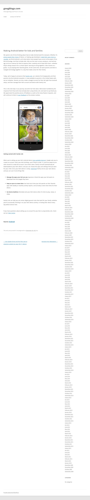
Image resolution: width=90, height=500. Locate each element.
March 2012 (68, 433)
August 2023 (68, 144)
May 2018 (67, 277)
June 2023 (67, 148)
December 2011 (69, 440)
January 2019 (68, 260)
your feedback (22, 95)
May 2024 (67, 125)
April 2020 (67, 228)
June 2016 (67, 326)
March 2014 (68, 383)
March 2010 (68, 461)
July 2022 (67, 171)
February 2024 (68, 131)
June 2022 (67, 173)
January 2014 (68, 387)
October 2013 (68, 393)
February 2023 (68, 157)
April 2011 (67, 454)
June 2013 (67, 402)
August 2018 (68, 271)
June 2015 (67, 351)
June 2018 (67, 275)
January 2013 (68, 412)
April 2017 (67, 304)
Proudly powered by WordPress (11, 492)
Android (12, 222)
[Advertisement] (45, 34)
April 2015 (67, 355)
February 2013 (68, 410)
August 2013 (68, 397)
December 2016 (69, 313)
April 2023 (67, 152)
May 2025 (67, 100)
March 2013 (68, 408)
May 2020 (67, 226)
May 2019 (67, 252)
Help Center (11, 213)
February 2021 (68, 207)
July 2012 (67, 425)
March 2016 (68, 332)
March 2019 (68, 256)
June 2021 (67, 199)
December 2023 (69, 135)
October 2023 (68, 140)
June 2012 (67, 427)
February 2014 (68, 385)
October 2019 (68, 241)
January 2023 (68, 159)
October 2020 (68, 216)
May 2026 (67, 74)
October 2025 (68, 89)
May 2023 (67, 150)
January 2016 (68, 336)
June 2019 (67, 249)
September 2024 (69, 116)
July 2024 (67, 121)
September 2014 (69, 370)
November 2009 (69, 467)
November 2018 (69, 264)
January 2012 (68, 437)
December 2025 (69, 85)
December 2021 (69, 186)
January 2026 (68, 83)
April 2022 (67, 178)
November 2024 (69, 112)
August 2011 (68, 448)
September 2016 (69, 319)
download (34, 169)
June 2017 (67, 300)
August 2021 (68, 195)
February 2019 (68, 258)
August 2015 (68, 347)
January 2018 (68, 285)
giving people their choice (11, 57)
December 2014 (69, 364)
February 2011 (68, 459)
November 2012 (69, 416)
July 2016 (67, 323)
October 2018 (68, 266)
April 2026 (67, 76)
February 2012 (68, 435)
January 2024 (68, 133)
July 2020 (67, 222)
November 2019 (69, 239)
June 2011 (67, 452)
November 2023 (69, 138)
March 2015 (68, 357)
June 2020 (67, 224)
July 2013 (67, 399)
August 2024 (68, 119)
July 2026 (67, 70)
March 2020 (68, 230)
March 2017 (68, 306)
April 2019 (67, 254)
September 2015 (69, 345)
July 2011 (67, 450)
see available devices (39, 160)
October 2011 (68, 444)
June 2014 (67, 376)
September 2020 (69, 218)
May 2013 (67, 404)
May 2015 (67, 353)
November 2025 (69, 87)
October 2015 (68, 342)
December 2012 (69, 414)
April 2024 (67, 127)
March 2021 (68, 205)
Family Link (29, 76)
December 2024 (69, 110)
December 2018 (69, 262)
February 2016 (68, 334)
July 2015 (67, 349)
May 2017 (67, 302)
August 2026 (68, 68)
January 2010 (68, 463)
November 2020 (69, 214)
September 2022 (69, 167)
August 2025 (68, 93)
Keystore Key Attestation (50, 241)
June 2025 (67, 97)
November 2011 (69, 442)
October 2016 (68, 317)
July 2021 (67, 197)
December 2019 (69, 237)
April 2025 (67, 102)
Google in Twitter (15, 17)
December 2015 (69, 338)
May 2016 (67, 328)
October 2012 (68, 418)
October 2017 (68, 292)
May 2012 (67, 429)
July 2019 (67, 247)
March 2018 (68, 281)
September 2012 (69, 421)
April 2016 (67, 330)
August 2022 (68, 169)
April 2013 (67, 406)
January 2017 (68, 311)
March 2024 (68, 129)
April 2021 (67, 203)
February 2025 (68, 106)
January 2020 (68, 235)
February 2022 (68, 182)
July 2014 (67, 374)
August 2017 (68, 296)
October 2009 (68, 469)
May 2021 (67, 201)
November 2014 (69, 366)
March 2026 (68, 78)
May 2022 (67, 176)
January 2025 (68, 108)
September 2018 (69, 268)
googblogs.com (12, 8)
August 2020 (68, 220)
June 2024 (67, 123)
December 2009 (69, 465)
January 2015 (68, 361)
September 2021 (69, 192)
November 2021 (69, 188)
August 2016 (68, 321)
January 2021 (68, 209)
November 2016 (69, 315)
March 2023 (68, 154)
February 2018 (68, 283)
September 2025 (69, 91)
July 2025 (67, 95)
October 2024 (68, 114)
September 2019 (69, 243)
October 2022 (68, 165)
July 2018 (67, 273)
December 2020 (69, 211)
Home (5, 17)
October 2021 (68, 190)
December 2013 (69, 389)
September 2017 (69, 294)
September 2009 (69, 471)
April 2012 (67, 431)
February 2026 (68, 81)
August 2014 (68, 372)
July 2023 (67, 146)
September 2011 (69, 446)
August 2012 (68, 423)
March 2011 (68, 456)
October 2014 (68, 368)
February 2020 (68, 233)
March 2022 (68, 180)
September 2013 (69, 395)
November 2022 (69, 163)
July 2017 (67, 298)
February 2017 (68, 309)
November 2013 (69, 391)
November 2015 (69, 340)
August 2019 (68, 245)
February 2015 (68, 359)
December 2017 (69, 287)
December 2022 (69, 161)
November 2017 (69, 290)
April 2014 (67, 380)
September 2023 (69, 142)
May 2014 (67, 378)
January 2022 (68, 184)
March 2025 (68, 104)
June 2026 (67, 72)
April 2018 (67, 279)
